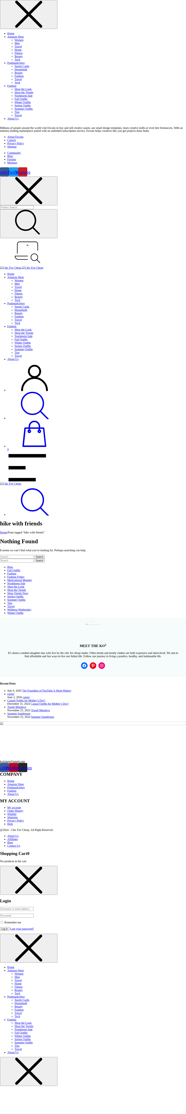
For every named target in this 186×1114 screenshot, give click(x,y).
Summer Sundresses (42, 716)
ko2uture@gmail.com (12, 761)
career (26, 697)
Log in (4, 929)
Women (19, 40)
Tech (17, 59)
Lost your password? (22, 928)
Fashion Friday (16, 576)
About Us (13, 118)
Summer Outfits (24, 108)
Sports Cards (22, 66)
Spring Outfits (23, 105)
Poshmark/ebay (16, 62)
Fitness (19, 53)
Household (21, 69)
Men (17, 43)
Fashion (19, 76)
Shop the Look (23, 89)
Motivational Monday (19, 580)
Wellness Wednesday (19, 609)
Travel (18, 46)
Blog (10, 567)
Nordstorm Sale (24, 95)
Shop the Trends (24, 92)
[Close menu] (28, 14)
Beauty (19, 56)
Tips (17, 112)
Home (10, 33)
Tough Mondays (40, 710)
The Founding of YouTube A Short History (46, 690)
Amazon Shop (15, 36)
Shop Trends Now (17, 593)
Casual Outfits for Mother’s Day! (50, 703)
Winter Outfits (23, 102)
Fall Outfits (21, 98)
